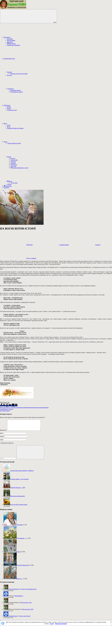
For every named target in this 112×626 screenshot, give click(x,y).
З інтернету (10, 88)
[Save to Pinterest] (7, 405)
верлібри (13, 163)
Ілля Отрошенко (13, 589)
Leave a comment (31, 258)
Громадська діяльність (13, 45)
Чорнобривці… (19, 596)
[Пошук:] (8, 458)
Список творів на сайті (14, 143)
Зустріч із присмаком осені (28, 589)
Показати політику (61, 623)
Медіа (5, 123)
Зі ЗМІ (9, 107)
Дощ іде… (20, 578)
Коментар (3, 430)
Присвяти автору (15, 90)
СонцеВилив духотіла (6, 409)
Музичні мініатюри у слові (20, 168)
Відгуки (9, 75)
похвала (41, 407)
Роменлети (13, 164)
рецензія (45, 407)
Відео (8, 126)
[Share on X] (4, 405)
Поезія (9, 156)
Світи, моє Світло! (24, 616)
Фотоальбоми (11, 40)
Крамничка (8, 186)
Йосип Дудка (10, 407)
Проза (10, 181)
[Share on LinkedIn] (10, 405)
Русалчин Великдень (23, 565)
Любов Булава (13, 616)
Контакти (6, 187)
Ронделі (12, 158)
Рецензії (9, 72)
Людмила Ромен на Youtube (15, 128)
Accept (52, 623)
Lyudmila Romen (64, 245)
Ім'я (1, 433)
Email (2, 436)
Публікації (7, 105)
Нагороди (10, 42)
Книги (9, 108)
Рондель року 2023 (26, 602)
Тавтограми (14, 160)
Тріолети (13, 161)
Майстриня (12, 43)
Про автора (7, 37)
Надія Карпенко (29, 407)
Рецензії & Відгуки (9, 58)
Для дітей (13, 166)
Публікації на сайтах (16, 92)
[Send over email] (16, 405)
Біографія (10, 39)
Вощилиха (3, 407)
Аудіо (8, 125)
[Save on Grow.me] (13, 405)
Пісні (10, 184)
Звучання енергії (5, 410)
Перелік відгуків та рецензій (18, 73)
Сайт (1, 439)
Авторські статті (12, 110)
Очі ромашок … (21, 538)
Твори (5, 141)
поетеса (36, 407)
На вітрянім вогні (19, 407)
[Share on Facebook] (1, 405)
